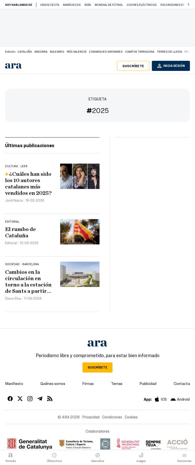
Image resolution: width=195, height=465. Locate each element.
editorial (12, 221)
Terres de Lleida (169, 51)
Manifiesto (14, 383)
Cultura (11, 166)
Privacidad (91, 417)
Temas (116, 383)
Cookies (131, 417)
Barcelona (30, 264)
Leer (24, 166)
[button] (188, 4)
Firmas (88, 383)
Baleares (57, 51)
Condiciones (112, 417)
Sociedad (12, 264)
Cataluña (25, 51)
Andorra (40, 51)
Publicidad (147, 383)
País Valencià (76, 51)
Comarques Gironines (106, 51)
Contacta (182, 383)
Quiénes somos (52, 383)
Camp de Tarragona (139, 51)
